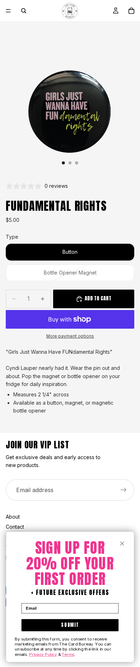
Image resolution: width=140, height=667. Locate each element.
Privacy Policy (43, 654)
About (13, 517)
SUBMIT (70, 624)
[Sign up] (123, 489)
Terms (68, 654)
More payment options (70, 336)
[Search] (24, 11)
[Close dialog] (122, 543)
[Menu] (8, 11)
